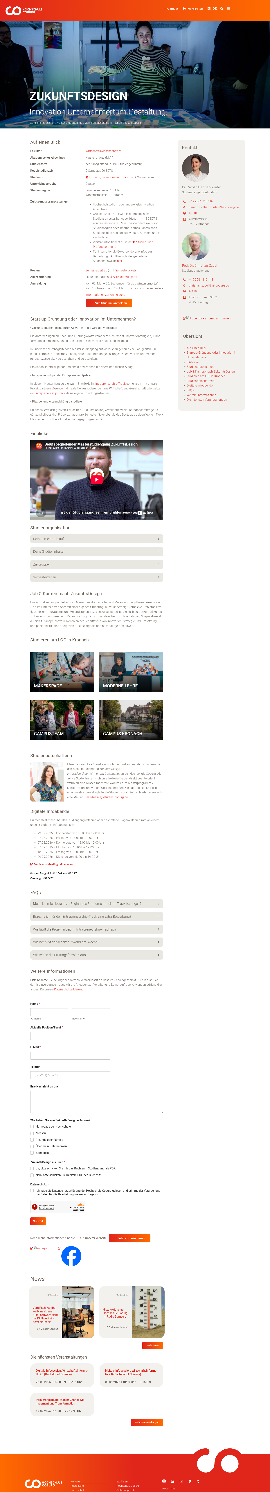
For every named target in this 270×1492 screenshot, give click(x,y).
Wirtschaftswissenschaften (104, 151)
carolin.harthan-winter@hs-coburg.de (214, 207)
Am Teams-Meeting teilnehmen (53, 864)
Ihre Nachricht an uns (44, 1086)
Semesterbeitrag (97, 270)
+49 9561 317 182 (201, 201)
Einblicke (193, 362)
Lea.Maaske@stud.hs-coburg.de (106, 797)
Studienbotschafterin (201, 381)
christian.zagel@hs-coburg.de (209, 285)
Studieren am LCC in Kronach (206, 376)
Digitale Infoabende (200, 385)
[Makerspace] (62, 672)
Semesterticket (125, 270)
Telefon (35, 1067)
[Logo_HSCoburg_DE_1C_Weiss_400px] (24, 8)
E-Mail (35, 1047)
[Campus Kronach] (131, 720)
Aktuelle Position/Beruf (46, 1027)
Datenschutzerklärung (68, 989)
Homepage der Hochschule (53, 1126)
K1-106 (194, 213)
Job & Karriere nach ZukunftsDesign (211, 371)
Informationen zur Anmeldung (105, 294)
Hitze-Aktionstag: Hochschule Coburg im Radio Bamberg (115, 1313)
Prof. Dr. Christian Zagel (199, 265)
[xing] (198, 1481)
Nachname (78, 1018)
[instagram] (164, 1481)
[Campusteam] (62, 720)
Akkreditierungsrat (125, 277)
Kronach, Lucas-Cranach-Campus (111, 177)
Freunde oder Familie (49, 1140)
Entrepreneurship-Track (50, 393)
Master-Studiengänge (69, 122)
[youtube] (181, 1481)
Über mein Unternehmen (51, 1146)
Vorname (35, 1018)
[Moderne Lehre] (131, 672)
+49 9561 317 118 (201, 279)
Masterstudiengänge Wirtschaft (103, 122)
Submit (38, 1221)
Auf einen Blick (197, 348)
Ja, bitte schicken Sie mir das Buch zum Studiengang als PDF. (76, 1168)
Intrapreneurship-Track (110, 383)
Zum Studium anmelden (110, 303)
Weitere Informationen (201, 395)
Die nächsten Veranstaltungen (207, 399)
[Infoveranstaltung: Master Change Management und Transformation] (62, 1404)
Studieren (48, 122)
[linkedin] (172, 1481)
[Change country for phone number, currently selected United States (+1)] (34, 1075)
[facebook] (189, 1481)
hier (119, 261)
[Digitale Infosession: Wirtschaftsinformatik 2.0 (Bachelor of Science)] (62, 1375)
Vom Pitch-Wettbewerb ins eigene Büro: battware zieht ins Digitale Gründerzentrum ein (45, 1315)
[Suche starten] (222, 9)
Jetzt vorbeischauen (131, 1238)
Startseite (35, 122)
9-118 (193, 291)
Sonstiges (42, 1153)
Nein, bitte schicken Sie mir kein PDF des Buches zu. (69, 1175)
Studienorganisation (200, 366)
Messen (41, 1133)
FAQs (190, 390)
